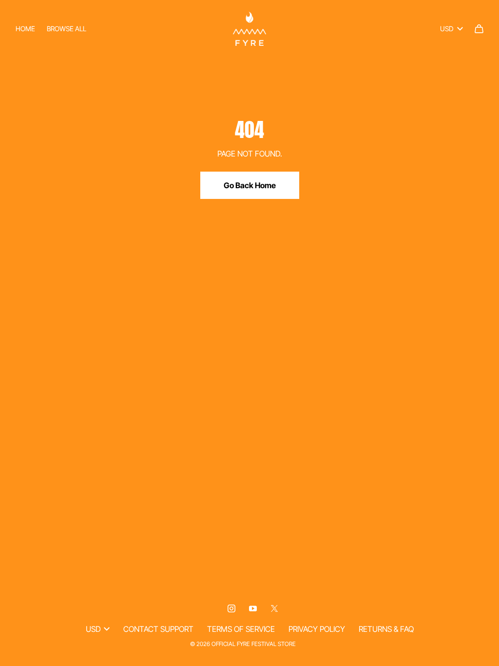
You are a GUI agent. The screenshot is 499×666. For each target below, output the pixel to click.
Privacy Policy (316, 629)
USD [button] (446, 28)
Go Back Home (250, 185)
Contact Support (158, 629)
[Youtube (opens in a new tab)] (253, 608)
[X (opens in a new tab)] (274, 608)
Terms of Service (241, 629)
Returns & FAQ (386, 629)
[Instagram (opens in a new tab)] (231, 608)
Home (25, 28)
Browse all (66, 28)
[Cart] (479, 28)
